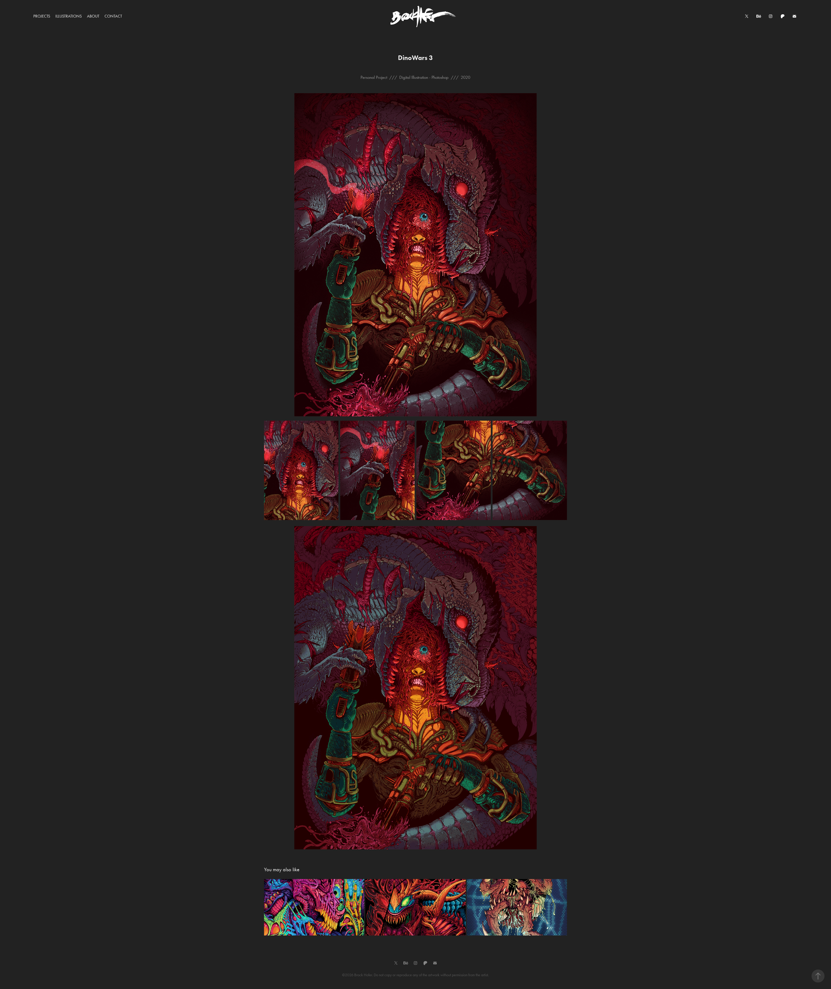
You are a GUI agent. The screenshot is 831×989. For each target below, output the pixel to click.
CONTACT (113, 16)
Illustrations (68, 16)
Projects (41, 16)
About (93, 16)
